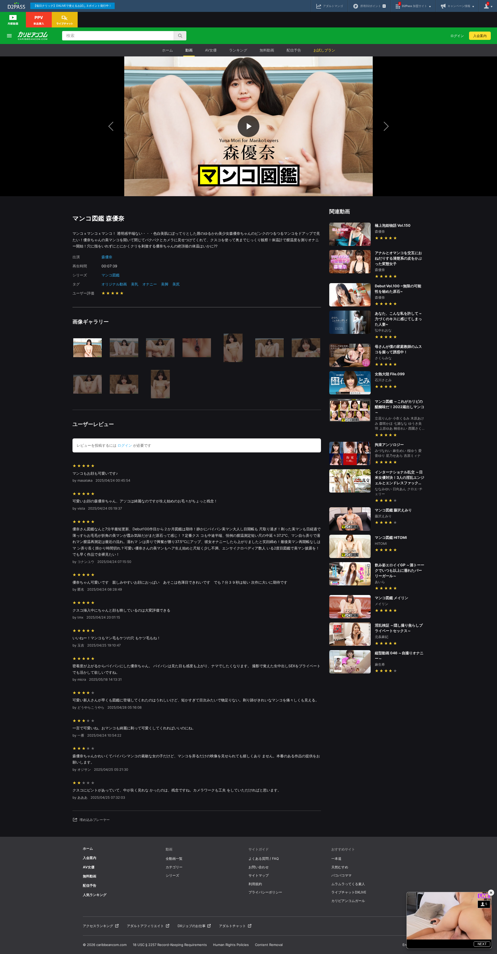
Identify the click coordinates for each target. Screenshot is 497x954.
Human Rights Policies (231, 945)
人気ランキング (94, 895)
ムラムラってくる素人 (348, 884)
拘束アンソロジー (389, 444)
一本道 (336, 858)
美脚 (164, 284)
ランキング (238, 50)
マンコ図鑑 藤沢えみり (393, 510)
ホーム (167, 50)
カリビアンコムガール (348, 901)
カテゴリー (174, 867)
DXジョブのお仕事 (192, 926)
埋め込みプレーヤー (94, 820)
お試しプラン (324, 50)
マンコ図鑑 (110, 275)
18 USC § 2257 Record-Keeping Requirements (170, 945)
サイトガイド (258, 849)
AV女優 (211, 50)
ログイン (457, 36)
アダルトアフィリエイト (145, 926)
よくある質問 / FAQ (263, 858)
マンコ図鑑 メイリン (391, 598)
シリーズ (172, 875)
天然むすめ (339, 867)
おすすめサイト (343, 849)
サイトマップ (258, 875)
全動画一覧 (174, 858)
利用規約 (255, 884)
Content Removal (269, 945)
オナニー (149, 284)
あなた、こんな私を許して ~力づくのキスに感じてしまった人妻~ (398, 318)
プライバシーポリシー (265, 892)
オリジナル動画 (114, 284)
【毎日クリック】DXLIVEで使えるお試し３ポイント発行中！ (72, 5)
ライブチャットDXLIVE (348, 892)
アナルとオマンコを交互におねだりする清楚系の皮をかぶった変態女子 (398, 258)
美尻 (176, 284)
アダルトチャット (232, 926)
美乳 (134, 284)
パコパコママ (341, 875)
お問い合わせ (258, 867)
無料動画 (267, 50)
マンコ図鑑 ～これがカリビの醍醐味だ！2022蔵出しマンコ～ (399, 406)
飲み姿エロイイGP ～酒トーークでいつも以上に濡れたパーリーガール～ (399, 570)
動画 (189, 50)
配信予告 (294, 50)
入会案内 (480, 36)
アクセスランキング (98, 926)
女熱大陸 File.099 (390, 374)
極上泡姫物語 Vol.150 (393, 225)
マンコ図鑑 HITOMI (391, 537)
